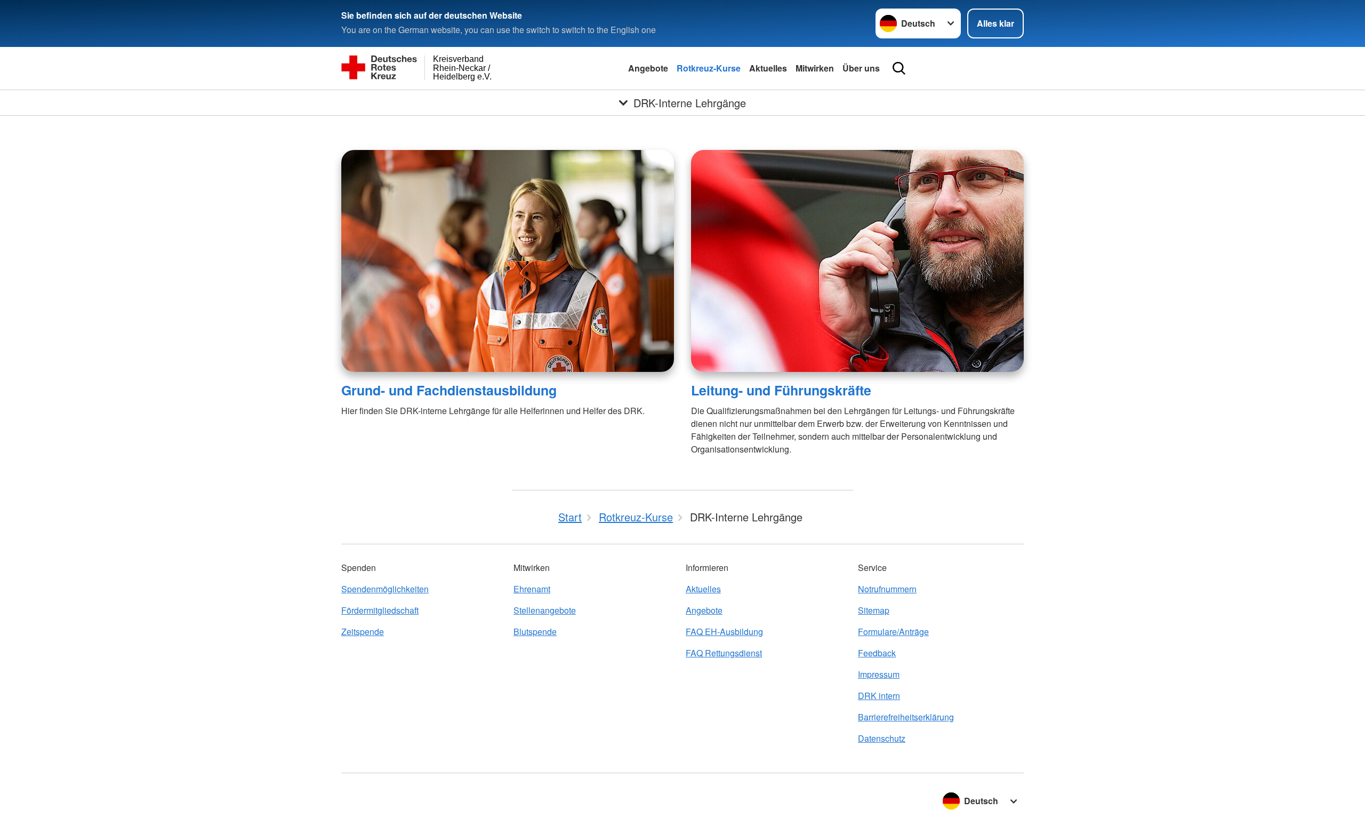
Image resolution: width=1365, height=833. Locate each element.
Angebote (648, 68)
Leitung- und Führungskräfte (781, 390)
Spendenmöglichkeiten (385, 589)
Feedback (877, 653)
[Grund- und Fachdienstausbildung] (507, 261)
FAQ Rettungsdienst (724, 653)
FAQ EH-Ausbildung (724, 631)
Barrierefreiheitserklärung (906, 717)
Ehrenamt (531, 589)
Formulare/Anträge (893, 631)
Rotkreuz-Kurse (709, 68)
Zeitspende (362, 631)
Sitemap (873, 610)
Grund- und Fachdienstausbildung (449, 390)
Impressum (879, 674)
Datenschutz (881, 738)
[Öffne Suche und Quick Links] (899, 68)
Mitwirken (815, 68)
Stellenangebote (544, 610)
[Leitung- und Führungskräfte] (857, 261)
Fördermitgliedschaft (380, 610)
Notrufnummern (887, 589)
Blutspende (535, 631)
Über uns (861, 68)
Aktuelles (768, 68)
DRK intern (879, 695)
